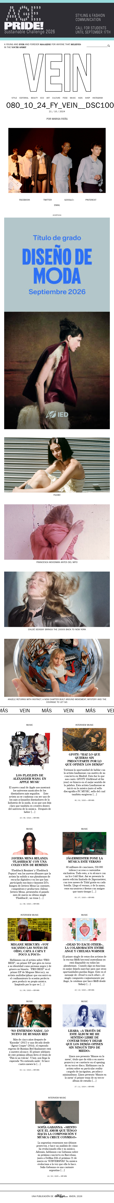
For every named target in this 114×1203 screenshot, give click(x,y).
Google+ (5, 1201)
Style (14, 98)
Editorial (24, 98)
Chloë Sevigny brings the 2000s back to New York (57, 630)
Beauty (34, 98)
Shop (87, 98)
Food (65, 98)
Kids (80, 98)
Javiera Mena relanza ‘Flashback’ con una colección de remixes (29, 862)
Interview (80, 725)
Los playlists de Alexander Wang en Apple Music (29, 779)
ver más (36, 818)
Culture (56, 98)
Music (73, 98)
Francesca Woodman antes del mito (57, 562)
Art (48, 98)
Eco (42, 98)
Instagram (97, 98)
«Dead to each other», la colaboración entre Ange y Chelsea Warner (84, 948)
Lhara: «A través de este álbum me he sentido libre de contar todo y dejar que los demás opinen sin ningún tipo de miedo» (84, 1041)
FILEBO (57, 495)
